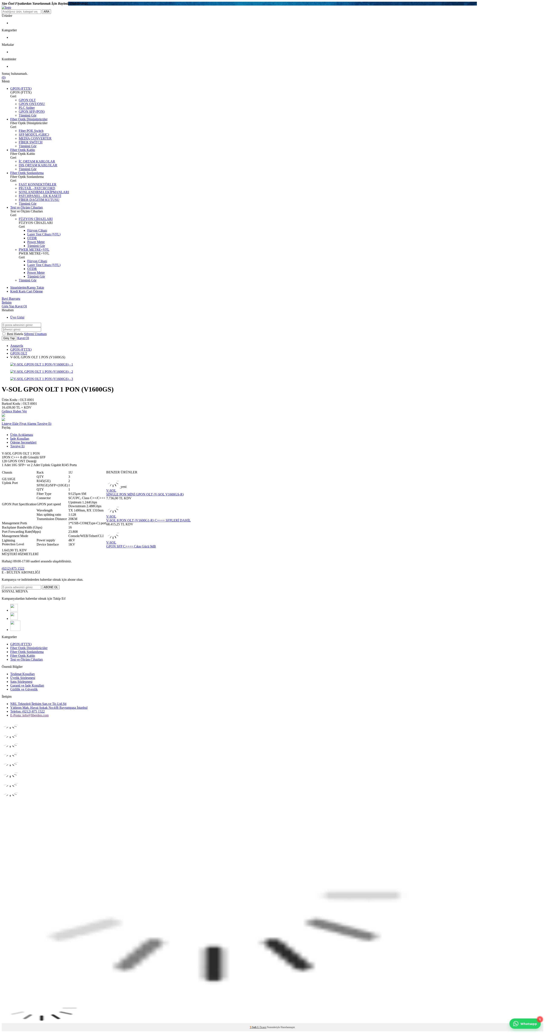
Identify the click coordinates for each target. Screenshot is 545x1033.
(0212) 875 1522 (13, 568)
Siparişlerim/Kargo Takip (27, 287)
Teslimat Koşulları (22, 674)
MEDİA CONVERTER (35, 138)
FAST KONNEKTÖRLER (37, 184)
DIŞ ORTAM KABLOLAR (38, 165)
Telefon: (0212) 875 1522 (27, 711)
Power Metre (36, 242)
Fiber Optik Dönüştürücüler (28, 119)
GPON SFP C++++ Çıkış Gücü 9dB (131, 546)
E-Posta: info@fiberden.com (29, 715)
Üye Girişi (17, 317)
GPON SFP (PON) (32, 111)
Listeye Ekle (10, 423)
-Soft (253, 1027)
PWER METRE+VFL (34, 249)
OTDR (32, 238)
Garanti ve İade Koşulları (27, 685)
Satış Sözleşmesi (21, 681)
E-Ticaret (261, 1027)
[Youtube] (14, 610)
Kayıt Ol (21, 306)
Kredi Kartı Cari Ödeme (26, 291)
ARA (46, 11)
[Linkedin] (15, 629)
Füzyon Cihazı (37, 230)
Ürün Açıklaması (21, 435)
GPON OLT (27, 100)
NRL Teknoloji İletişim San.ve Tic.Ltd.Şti (38, 704)
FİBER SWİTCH (31, 142)
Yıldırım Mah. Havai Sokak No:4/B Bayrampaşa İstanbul (48, 707)
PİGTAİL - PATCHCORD (37, 188)
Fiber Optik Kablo (22, 150)
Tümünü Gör (27, 115)
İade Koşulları (19, 438)
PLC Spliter (27, 107)
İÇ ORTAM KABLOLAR (37, 161)
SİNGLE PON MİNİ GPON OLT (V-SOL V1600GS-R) (145, 494)
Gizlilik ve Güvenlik (24, 689)
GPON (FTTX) (21, 88)
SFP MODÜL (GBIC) (34, 134)
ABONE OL (51, 587)
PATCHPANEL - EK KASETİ (40, 196)
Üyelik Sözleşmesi (22, 678)
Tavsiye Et (44, 423)
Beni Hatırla (15, 334)
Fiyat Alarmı (28, 423)
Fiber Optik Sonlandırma (27, 173)
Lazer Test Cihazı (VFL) (43, 234)
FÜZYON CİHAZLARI (36, 219)
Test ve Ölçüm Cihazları (26, 207)
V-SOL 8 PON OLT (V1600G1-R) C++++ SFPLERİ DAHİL (148, 520)
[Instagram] (14, 618)
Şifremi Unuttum (35, 334)
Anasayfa (16, 345)
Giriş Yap (8, 306)
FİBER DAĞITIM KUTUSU (39, 200)
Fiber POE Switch (31, 131)
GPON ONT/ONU (32, 104)
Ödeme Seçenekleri (23, 442)
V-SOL (111, 490)
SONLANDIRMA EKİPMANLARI (44, 192)
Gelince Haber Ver (14, 411)
